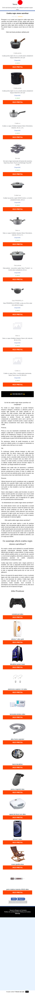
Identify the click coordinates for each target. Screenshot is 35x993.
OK (27, 991)
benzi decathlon (17, 764)
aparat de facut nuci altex (17, 814)
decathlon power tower (17, 664)
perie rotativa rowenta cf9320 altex (17, 889)
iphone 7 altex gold (17, 639)
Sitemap (17, 913)
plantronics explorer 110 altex (17, 689)
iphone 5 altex (17, 839)
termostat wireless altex (17, 714)
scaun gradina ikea (17, 864)
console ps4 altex (17, 614)
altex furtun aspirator (17, 739)
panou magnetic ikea (17, 789)
